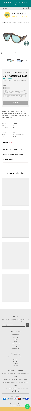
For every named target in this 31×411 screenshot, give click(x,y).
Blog (15, 341)
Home (3, 22)
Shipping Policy (15, 345)
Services (15, 363)
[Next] (29, 53)
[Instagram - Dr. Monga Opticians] (19, 391)
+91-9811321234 (12, 379)
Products (15, 361)
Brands (15, 365)
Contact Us (15, 339)
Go (28, 325)
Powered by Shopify (16, 405)
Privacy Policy (15, 346)
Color (4, 85)
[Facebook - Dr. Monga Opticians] (16, 391)
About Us (15, 337)
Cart (26, 8)
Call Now (16, 409)
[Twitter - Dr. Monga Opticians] (13, 391)
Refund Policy (15, 348)
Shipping (12, 80)
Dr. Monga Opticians (18, 404)
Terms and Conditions (15, 343)
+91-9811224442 (12, 388)
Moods (15, 359)
